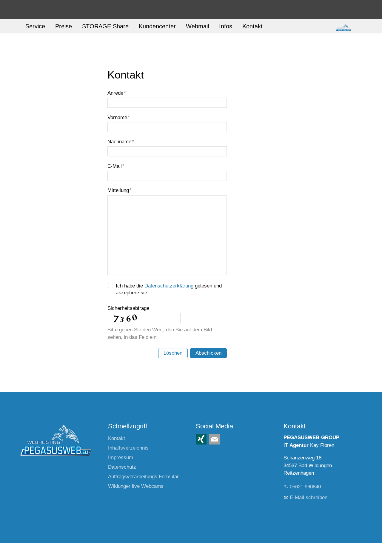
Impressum (120, 457)
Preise (63, 26)
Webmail (197, 26)
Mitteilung (119, 190)
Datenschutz (122, 467)
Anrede (116, 93)
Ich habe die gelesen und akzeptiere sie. (169, 289)
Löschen (173, 353)
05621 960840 (305, 487)
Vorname (118, 117)
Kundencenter (157, 26)
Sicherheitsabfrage (128, 308)
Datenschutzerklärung (168, 286)
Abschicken (208, 353)
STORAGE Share (105, 26)
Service (35, 26)
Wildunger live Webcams (136, 486)
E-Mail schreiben (308, 497)
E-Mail (115, 166)
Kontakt (252, 26)
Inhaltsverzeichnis (128, 448)
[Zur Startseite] (343, 26)
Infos (225, 26)
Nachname (120, 141)
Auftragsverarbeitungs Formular (143, 476)
